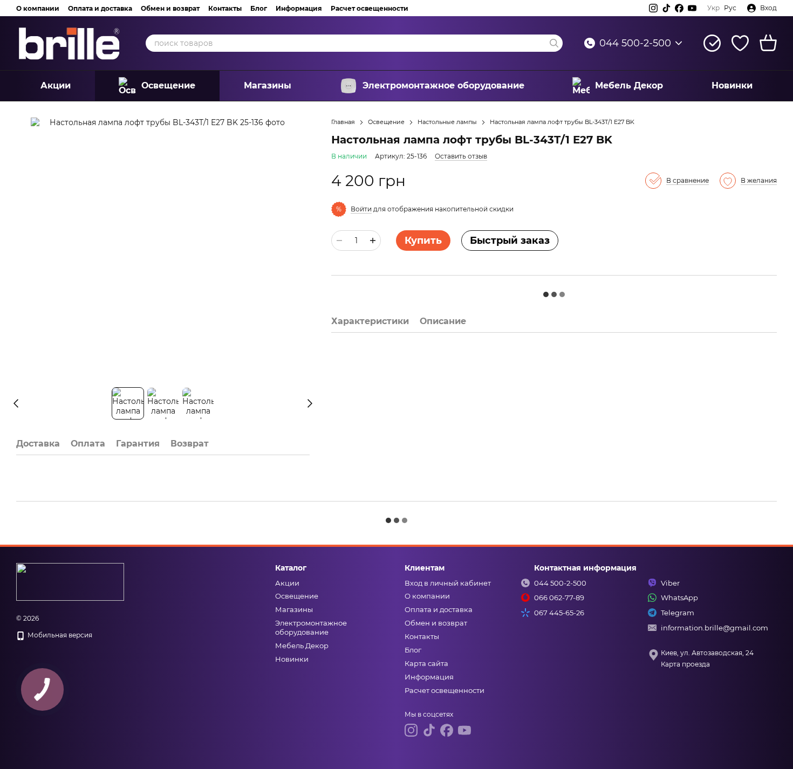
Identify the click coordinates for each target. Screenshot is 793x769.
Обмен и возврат (170, 8)
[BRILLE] (70, 582)
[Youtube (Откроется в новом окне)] (692, 8)
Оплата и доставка (100, 8)
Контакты (225, 8)
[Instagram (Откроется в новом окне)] (653, 8)
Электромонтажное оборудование (443, 85)
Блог (258, 8)
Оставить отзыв (461, 156)
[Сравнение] (712, 43)
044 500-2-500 (635, 43)
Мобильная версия (59, 635)
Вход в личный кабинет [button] (448, 583)
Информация (299, 8)
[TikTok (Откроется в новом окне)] (666, 8)
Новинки (732, 85)
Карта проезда (685, 664)
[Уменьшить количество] (339, 240)
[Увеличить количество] (372, 240)
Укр (713, 8)
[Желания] (740, 43)
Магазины (267, 85)
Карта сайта (426, 663)
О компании (37, 8)
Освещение (168, 85)
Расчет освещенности (369, 8)
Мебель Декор (629, 85)
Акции (55, 85)
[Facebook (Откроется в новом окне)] (679, 8)
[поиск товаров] (554, 43)
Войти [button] (361, 209)
